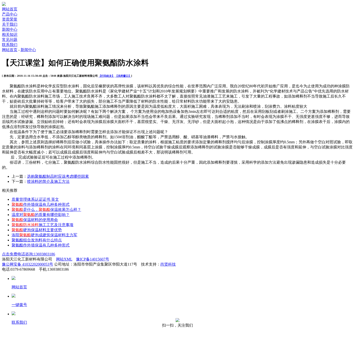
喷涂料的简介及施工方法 (48, 181)
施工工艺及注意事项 (42, 225)
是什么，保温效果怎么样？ (46, 209)
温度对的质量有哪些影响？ (41, 215)
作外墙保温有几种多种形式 (41, 204)
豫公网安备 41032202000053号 (27, 264)
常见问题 (9, 40)
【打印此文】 (106, 75)
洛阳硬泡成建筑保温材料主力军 (44, 235)
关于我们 (9, 24)
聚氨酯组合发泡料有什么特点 (37, 240)
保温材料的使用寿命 (35, 220)
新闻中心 (9, 29)
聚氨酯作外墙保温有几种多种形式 (41, 245)
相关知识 (9, 34)
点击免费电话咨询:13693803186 (28, 254)
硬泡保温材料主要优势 (37, 230)
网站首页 (9, 9)
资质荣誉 (9, 19)
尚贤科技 (168, 264)
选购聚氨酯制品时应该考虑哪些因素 (58, 176)
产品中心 (9, 14)
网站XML (64, 259)
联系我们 (9, 45)
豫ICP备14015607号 (92, 259)
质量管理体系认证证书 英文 (35, 199)
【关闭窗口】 (123, 75)
